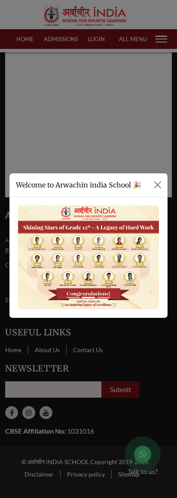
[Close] (158, 185)
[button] (28, 257)
